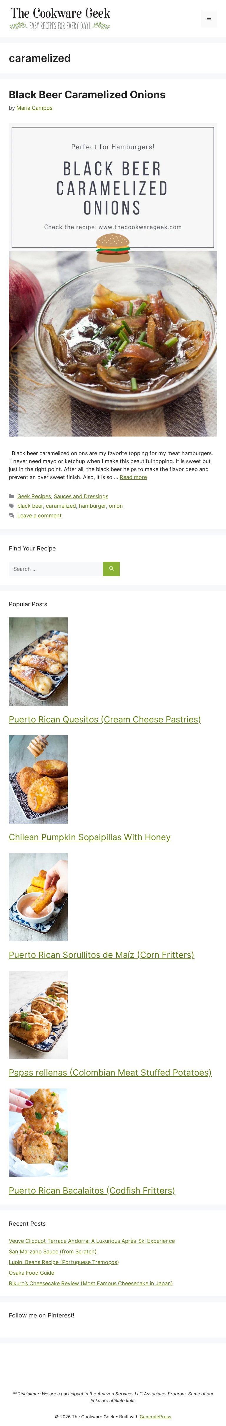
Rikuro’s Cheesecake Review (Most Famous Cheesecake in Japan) (91, 1283)
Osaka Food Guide (31, 1273)
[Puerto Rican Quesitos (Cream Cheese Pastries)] (113, 662)
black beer (30, 506)
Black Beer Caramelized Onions (87, 94)
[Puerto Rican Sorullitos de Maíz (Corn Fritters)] (113, 898)
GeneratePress (155, 1417)
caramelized (61, 506)
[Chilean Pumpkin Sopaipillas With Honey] (113, 780)
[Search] (111, 569)
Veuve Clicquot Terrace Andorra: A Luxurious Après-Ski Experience (92, 1241)
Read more (133, 477)
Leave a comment (39, 515)
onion (116, 506)
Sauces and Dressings (81, 496)
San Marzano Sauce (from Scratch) (53, 1251)
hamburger (92, 506)
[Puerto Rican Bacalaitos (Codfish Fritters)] (113, 1134)
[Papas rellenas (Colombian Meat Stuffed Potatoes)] (113, 1016)
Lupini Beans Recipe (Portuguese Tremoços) (64, 1262)
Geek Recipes (34, 496)
